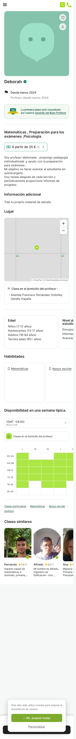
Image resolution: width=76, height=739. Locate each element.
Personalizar (36, 726)
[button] (62, 17)
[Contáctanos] (69, 4)
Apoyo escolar (62, 368)
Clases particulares (15, 506)
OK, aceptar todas (37, 718)
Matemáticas (19, 368)
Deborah (13, 81)
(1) (26, 564)
